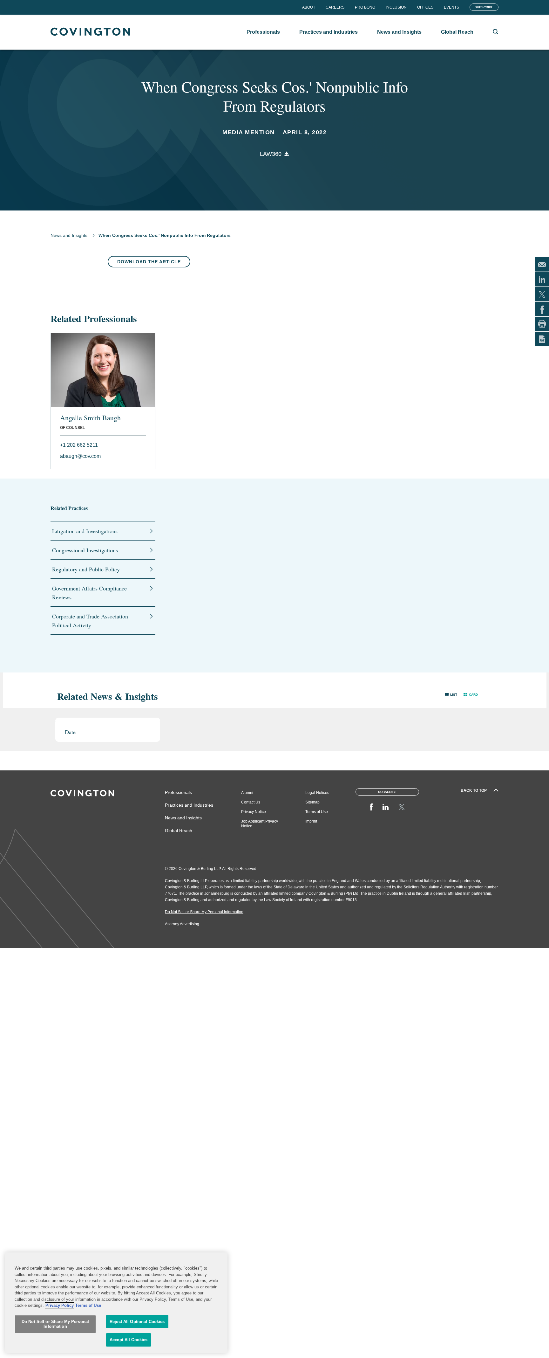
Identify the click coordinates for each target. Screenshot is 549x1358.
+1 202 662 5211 (79, 445)
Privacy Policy (59, 1305)
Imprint (311, 821)
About (308, 7)
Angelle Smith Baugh (90, 417)
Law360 (270, 154)
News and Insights (69, 235)
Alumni (247, 792)
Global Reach (178, 830)
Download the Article (149, 261)
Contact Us (250, 802)
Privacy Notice (253, 812)
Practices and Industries (189, 805)
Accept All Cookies (128, 1339)
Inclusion (396, 7)
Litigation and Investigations (85, 531)
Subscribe (484, 7)
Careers (335, 7)
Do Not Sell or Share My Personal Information (55, 1324)
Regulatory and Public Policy (86, 569)
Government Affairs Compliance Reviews (89, 592)
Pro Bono (365, 7)
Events (451, 7)
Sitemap (312, 802)
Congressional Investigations (85, 550)
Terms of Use (316, 812)
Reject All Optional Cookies (137, 1321)
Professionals (178, 792)
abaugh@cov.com (80, 456)
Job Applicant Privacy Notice (259, 823)
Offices (425, 7)
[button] (451, 695)
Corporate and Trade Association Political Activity (90, 620)
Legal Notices (317, 792)
